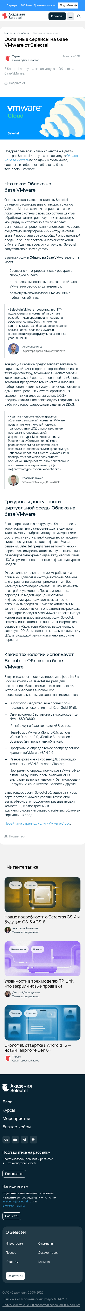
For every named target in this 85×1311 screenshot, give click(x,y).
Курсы (9, 1110)
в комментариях (13, 1205)
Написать (11, 1216)
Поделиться (17, 83)
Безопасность (18, 949)
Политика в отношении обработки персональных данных (41, 1305)
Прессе (11, 1253)
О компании (46, 1243)
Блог (7, 1102)
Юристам (12, 1262)
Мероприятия (16, 1118)
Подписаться (14, 1174)
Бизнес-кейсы (17, 1127)
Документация (48, 1253)
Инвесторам (14, 1243)
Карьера (44, 1262)
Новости (30, 885)
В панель (57, 16)
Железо (15, 885)
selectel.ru (15, 1276)
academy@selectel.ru (16, 1201)
